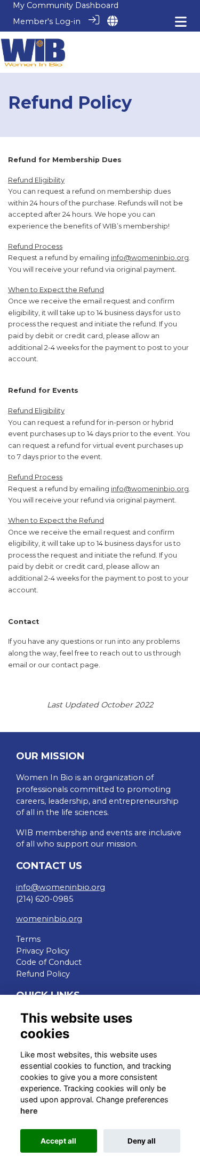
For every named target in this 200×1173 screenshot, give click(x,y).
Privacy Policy (42, 951)
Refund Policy (43, 974)
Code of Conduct (49, 962)
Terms (28, 939)
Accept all (58, 1141)
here (29, 1110)
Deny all (141, 1141)
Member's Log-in (47, 21)
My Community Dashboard (65, 5)
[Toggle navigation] (180, 21)
